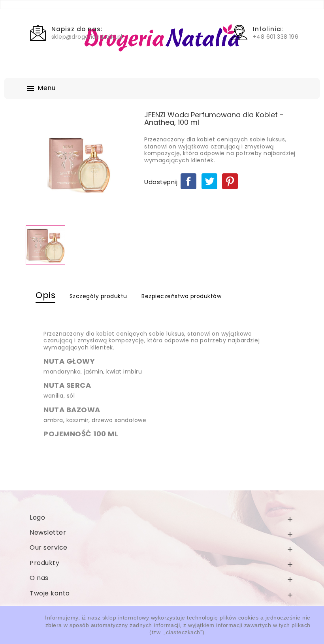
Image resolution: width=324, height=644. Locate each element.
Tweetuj (209, 181)
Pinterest (230, 181)
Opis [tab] (45, 295)
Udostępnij (188, 181)
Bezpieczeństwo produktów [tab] (181, 296)
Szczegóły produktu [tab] (98, 296)
